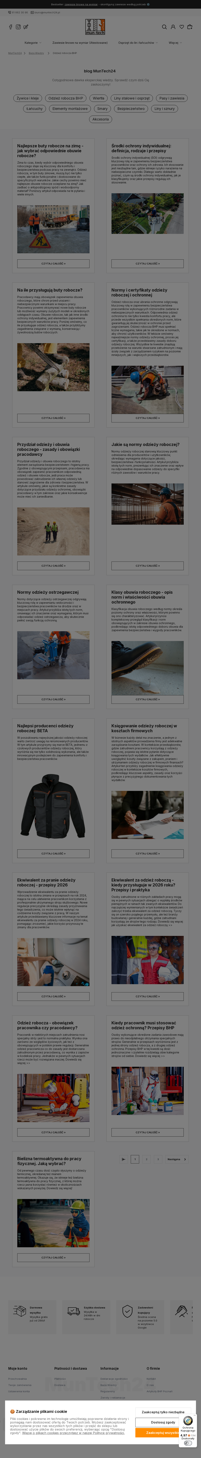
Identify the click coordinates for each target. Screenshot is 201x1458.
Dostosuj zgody (163, 1422)
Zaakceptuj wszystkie (163, 1433)
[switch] (188, 1443)
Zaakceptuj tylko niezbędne (163, 1412)
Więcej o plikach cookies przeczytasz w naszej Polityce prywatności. (73, 1433)
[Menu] (194, 1416)
